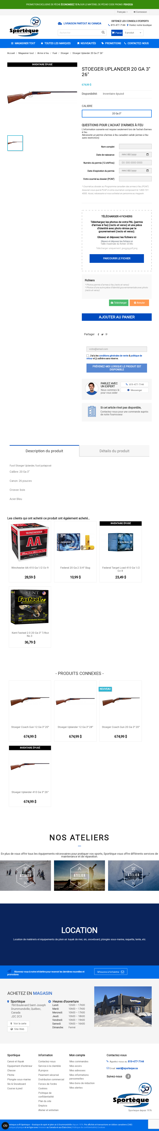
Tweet (102, 335)
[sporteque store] (123, 1006)
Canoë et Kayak (15, 1061)
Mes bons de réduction (82, 1083)
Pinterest (106, 335)
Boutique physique (15, 1127)
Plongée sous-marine (19, 1079)
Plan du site (44, 1101)
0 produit (129, 32)
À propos (43, 1070)
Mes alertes (76, 1087)
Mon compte (77, 1055)
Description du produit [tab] (44, 451)
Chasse (11, 1070)
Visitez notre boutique (140, 25)
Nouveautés (88, 43)
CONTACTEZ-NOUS (138, 43)
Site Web (19, 1029)
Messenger (136, 390)
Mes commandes (78, 1061)
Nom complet (107, 147)
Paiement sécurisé (48, 1075)
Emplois (42, 1105)
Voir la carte (20, 1023)
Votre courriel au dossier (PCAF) (98, 179)
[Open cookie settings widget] (5, 1125)
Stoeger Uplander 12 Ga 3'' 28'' (75, 727)
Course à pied (14, 1088)
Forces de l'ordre (47, 1083)
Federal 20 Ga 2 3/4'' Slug (75, 567)
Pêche (10, 1075)
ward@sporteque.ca (127, 1068)
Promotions (112, 43)
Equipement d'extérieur (19, 1066)
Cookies (42, 1088)
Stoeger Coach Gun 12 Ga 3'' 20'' (30, 727)
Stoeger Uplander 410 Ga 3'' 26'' (29, 792)
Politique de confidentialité (84, 1127)
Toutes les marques (58, 43)
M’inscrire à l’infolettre (111, 971)
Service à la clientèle (49, 1066)
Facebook (128, 1076)
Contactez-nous (47, 1061)
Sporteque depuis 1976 (140, 1110)
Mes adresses (77, 1070)
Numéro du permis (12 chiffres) (99, 163)
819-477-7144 (118, 25)
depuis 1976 (77, 1124)
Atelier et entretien (48, 1110)
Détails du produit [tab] (114, 451)
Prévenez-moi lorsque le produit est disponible (117, 368)
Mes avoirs (75, 1066)
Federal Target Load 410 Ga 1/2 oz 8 (121, 569)
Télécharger (120, 302)
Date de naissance (105, 155)
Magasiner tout (25, 43)
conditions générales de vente (113, 355)
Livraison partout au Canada (82, 23)
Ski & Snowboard (16, 1083)
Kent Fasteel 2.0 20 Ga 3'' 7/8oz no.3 (30, 634)
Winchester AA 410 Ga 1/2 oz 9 (30, 567)
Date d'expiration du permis (101, 171)
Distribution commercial (51, 1079)
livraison (42, 1127)
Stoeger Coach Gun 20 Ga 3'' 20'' (121, 727)
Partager (98, 335)
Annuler (140, 302)
